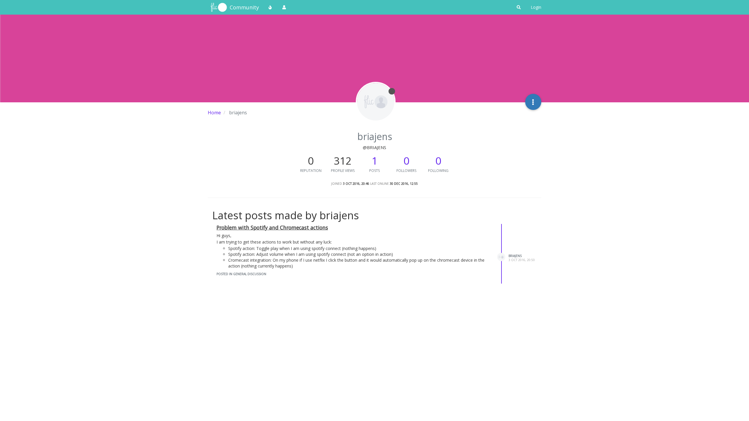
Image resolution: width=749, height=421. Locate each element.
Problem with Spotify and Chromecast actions (272, 227)
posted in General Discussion (241, 274)
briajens (515, 256)
